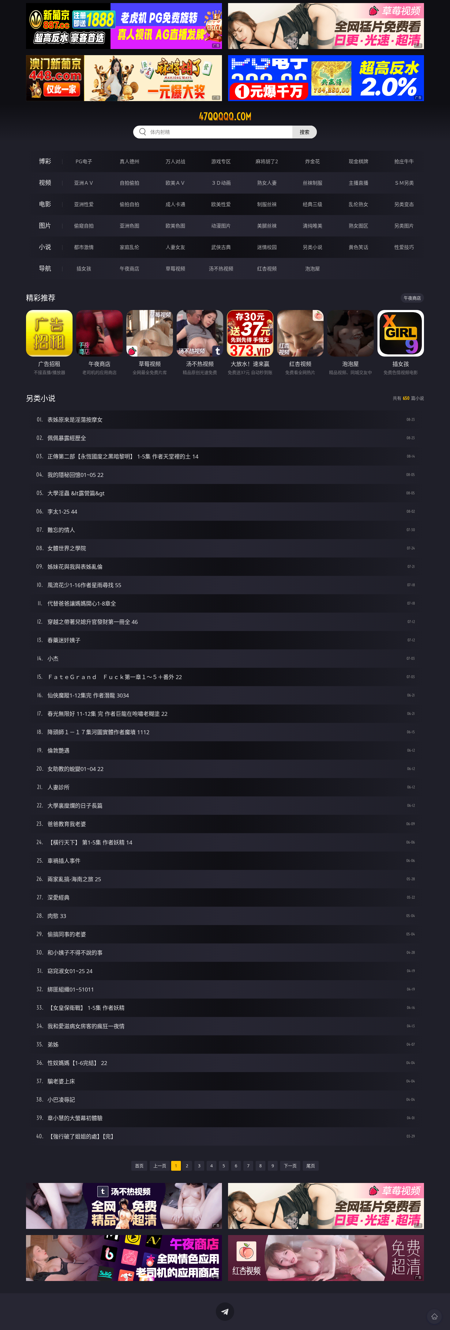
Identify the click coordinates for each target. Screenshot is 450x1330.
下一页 (290, 1166)
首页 (139, 1166)
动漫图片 (221, 225)
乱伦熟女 (358, 204)
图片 (45, 225)
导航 (45, 268)
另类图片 (404, 225)
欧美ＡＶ (175, 182)
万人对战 (175, 161)
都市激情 (84, 247)
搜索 (304, 132)
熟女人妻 (267, 182)
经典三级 (312, 204)
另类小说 (312, 247)
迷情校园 (267, 247)
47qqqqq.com (225, 116)
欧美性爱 (221, 204)
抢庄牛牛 (404, 161)
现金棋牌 (358, 161)
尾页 (310, 1166)
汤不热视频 (221, 268)
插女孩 (84, 268)
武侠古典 (221, 247)
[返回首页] (434, 1316)
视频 (45, 183)
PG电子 (84, 161)
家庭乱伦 (129, 247)
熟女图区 (358, 225)
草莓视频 (175, 268)
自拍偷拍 (129, 182)
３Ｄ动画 (221, 182)
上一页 (159, 1166)
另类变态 (404, 204)
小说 (45, 247)
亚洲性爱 (84, 204)
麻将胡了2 (267, 161)
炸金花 (312, 161)
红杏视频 (267, 268)
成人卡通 (175, 204)
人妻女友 (175, 247)
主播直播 (358, 182)
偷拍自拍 (129, 204)
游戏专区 (221, 161)
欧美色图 (175, 225)
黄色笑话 (358, 247)
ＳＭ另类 (404, 182)
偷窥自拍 (84, 225)
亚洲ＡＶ (84, 182)
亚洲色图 (129, 225)
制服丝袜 (267, 204)
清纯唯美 (312, 225)
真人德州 (129, 161)
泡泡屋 (312, 268)
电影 (45, 204)
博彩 (45, 161)
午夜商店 (129, 268)
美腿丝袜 (267, 225)
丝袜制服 (312, 182)
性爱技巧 (404, 247)
